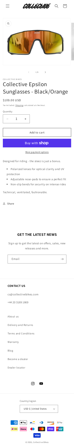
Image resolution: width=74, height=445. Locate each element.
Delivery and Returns (20, 325)
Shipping (19, 105)
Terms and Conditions (21, 333)
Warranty (13, 342)
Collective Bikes (41, 442)
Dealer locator (16, 367)
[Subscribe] (62, 259)
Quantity (7, 111)
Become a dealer (18, 359)
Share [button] (10, 203)
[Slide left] (28, 72)
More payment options (37, 152)
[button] (7, 6)
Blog (10, 350)
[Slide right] (45, 72)
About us (13, 316)
